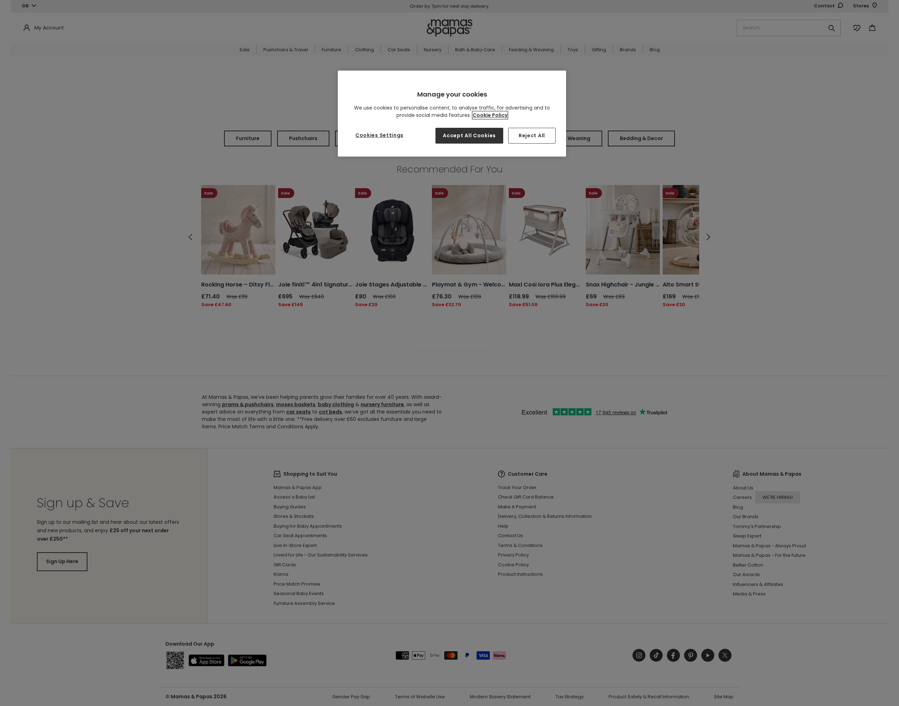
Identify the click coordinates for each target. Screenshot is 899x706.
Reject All (532, 135)
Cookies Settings (379, 135)
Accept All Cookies (469, 135)
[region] (452, 114)
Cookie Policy (490, 115)
